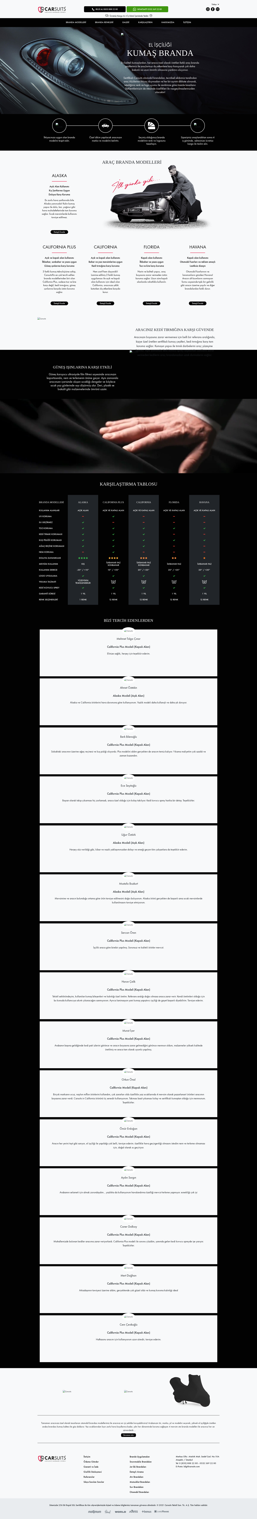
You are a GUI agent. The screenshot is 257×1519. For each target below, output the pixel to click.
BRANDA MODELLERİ (76, 22)
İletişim (87, 1456)
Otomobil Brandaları (139, 1492)
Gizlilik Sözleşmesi (93, 1471)
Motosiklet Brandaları (140, 1481)
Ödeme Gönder (91, 1461)
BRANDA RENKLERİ (104, 22)
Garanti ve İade (91, 1466)
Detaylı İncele (59, 232)
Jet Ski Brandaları (138, 1466)
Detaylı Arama (137, 1471)
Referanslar (89, 1476)
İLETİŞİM (187, 22)
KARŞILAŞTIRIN (145, 22)
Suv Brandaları (137, 1487)
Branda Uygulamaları (140, 1456)
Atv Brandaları (136, 1476)
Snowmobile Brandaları (141, 1461)
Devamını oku (128, 1435)
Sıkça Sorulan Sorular (94, 1481)
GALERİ (125, 22)
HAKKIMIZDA (167, 22)
